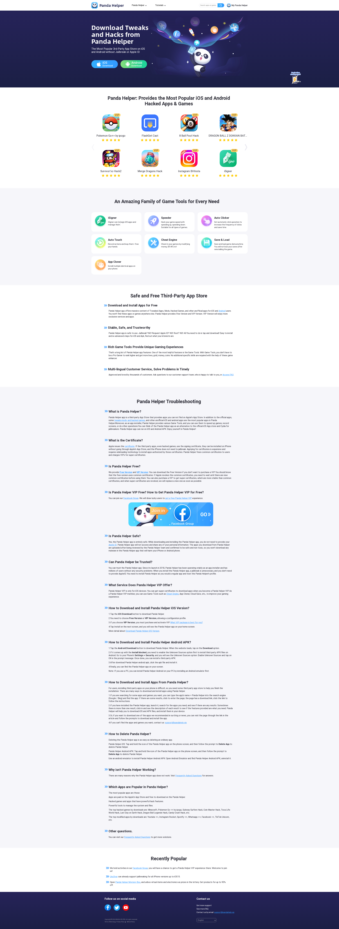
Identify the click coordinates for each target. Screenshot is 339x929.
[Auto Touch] (101, 243)
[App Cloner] (101, 265)
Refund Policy (131, 922)
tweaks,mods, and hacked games (129, 420)
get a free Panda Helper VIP (178, 498)
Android (222, 311)
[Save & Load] (207, 243)
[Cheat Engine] (154, 243)
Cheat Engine (172, 594)
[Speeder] (154, 221)
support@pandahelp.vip (176, 722)
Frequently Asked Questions (188, 775)
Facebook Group (131, 498)
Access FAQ (228, 374)
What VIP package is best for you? (186, 622)
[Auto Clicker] (207, 221)
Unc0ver (114, 876)
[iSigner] (101, 221)
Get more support (204, 905)
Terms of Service (109, 922)
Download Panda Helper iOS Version (142, 631)
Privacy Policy (120, 922)
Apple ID (113, 545)
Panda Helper (111, 5)
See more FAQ (202, 909)
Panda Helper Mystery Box (127, 882)
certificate (130, 446)
